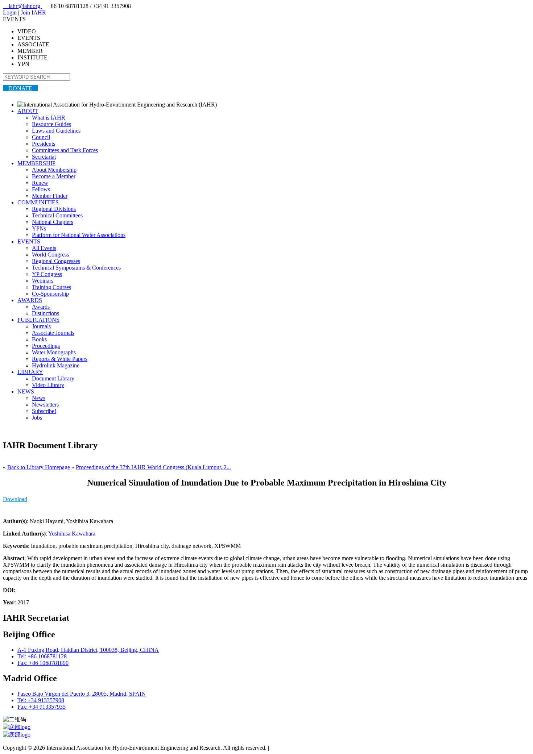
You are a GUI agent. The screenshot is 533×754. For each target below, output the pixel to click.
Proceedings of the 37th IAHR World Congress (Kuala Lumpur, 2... (153, 467)
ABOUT (27, 111)
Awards (41, 307)
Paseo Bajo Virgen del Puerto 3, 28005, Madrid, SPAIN (81, 694)
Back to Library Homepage (38, 467)
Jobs (37, 418)
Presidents (43, 144)
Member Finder (49, 196)
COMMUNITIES (38, 202)
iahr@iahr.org (22, 6)
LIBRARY (30, 372)
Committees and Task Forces (65, 150)
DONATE (20, 88)
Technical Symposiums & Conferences (76, 267)
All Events (44, 248)
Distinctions (45, 313)
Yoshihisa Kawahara (71, 533)
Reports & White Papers (59, 359)
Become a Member (53, 176)
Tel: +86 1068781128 (42, 656)
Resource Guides (51, 124)
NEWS (25, 391)
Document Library (53, 378)
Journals (41, 326)
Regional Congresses (56, 261)
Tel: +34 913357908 (40, 700)
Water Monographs (54, 352)
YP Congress (47, 274)
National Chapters (52, 222)
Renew (40, 183)
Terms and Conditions (295, 748)
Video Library (48, 385)
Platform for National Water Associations (78, 235)
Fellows (41, 189)
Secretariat (44, 157)
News (38, 398)
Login (10, 12)
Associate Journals (53, 333)
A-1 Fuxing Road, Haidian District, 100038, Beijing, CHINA (88, 650)
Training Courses (51, 287)
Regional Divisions (54, 209)
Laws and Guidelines (56, 131)
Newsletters (45, 404)
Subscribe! (44, 411)
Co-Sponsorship (50, 294)
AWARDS (29, 300)
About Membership (54, 170)
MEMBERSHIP (36, 163)
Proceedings (46, 346)
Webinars (42, 281)
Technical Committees (57, 215)
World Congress (50, 254)
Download (15, 499)
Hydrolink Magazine (55, 365)
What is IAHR (48, 117)
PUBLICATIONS (38, 320)
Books (39, 339)
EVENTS (28, 241)
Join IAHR (33, 12)
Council (41, 137)
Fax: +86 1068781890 (43, 663)
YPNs (39, 228)
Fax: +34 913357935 (41, 707)
